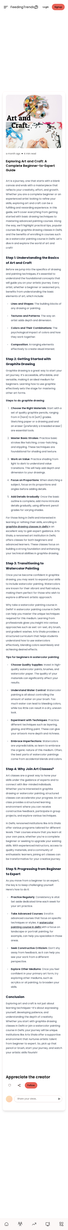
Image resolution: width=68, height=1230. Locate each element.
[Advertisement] (34, 52)
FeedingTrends (22, 7)
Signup (58, 7)
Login (46, 7)
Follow (31, 1085)
